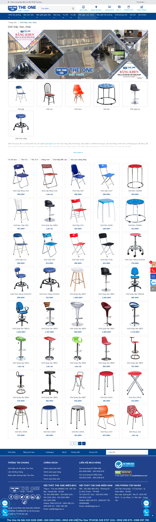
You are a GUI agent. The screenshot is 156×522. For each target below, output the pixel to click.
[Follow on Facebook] (11, 496)
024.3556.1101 (67, 494)
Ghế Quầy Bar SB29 (49, 329)
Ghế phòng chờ (121, 15)
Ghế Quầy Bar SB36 (106, 363)
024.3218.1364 (50, 497)
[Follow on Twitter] (21, 496)
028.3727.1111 (88, 494)
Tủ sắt (73, 15)
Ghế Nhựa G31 (135, 432)
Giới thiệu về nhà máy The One (20, 468)
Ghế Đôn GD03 (21, 432)
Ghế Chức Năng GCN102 (49, 294)
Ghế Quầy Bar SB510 (20, 329)
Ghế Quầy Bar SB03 (135, 363)
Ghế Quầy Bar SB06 (49, 397)
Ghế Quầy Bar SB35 (78, 363)
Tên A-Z (24, 160)
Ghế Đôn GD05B (135, 191)
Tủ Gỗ (65, 15)
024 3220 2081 (52, 520)
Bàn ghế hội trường (104, 15)
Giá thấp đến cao (60, 160)
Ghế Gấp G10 (78, 225)
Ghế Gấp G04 (78, 191)
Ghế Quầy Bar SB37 (78, 294)
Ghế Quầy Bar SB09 (49, 225)
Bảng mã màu (96, 10)
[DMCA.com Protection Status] (123, 472)
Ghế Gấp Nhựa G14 (21, 191)
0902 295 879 (91, 500)
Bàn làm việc (29, 15)
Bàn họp (57, 15)
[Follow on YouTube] (38, 496)
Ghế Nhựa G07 (107, 432)
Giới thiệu (83, 10)
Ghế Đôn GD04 (49, 432)
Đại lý (119, 10)
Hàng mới (45, 160)
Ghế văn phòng (15, 15)
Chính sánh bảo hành (52, 468)
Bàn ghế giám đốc (43, 15)
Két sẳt (133, 15)
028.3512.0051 (102, 494)
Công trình (141, 10)
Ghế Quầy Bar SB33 (21, 363)
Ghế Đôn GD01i (78, 432)
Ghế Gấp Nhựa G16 (49, 191)
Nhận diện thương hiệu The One (21, 475)
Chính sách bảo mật (52, 479)
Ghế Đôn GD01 (106, 397)
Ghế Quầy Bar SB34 (49, 363)
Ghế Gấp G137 (107, 191)
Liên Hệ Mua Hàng (15, 472)
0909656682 (84, 503)
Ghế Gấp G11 (20, 260)
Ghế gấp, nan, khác (86, 15)
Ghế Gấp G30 (49, 260)
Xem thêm (142, 15)
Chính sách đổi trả (51, 475)
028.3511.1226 (85, 497)
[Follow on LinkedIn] (32, 496)
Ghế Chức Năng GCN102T (21, 294)
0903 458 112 (68, 503)
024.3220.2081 (63, 497)
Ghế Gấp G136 (107, 260)
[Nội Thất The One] (22, 9)
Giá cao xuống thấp (78, 160)
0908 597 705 (104, 500)
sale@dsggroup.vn (56, 509)
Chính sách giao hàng (52, 472)
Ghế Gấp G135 (78, 260)
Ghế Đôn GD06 (106, 225)
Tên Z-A (34, 160)
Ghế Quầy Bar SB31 (106, 329)
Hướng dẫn (128, 10)
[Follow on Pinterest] (27, 496)
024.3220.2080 (50, 500)
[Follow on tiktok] (24, 501)
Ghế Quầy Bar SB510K (135, 294)
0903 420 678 (55, 503)
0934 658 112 (49, 506)
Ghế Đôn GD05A (135, 225)
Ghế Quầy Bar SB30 (78, 329)
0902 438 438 (61, 506)
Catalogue (109, 10)
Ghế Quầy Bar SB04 (21, 397)
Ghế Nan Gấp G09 (21, 225)
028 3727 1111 (107, 520)
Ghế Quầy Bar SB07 (78, 397)
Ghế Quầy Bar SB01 (106, 294)
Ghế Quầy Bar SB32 (135, 329)
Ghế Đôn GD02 (135, 397)
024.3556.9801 (53, 494)
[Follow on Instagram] (16, 496)
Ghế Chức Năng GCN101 (135, 260)
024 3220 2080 (34, 520)
